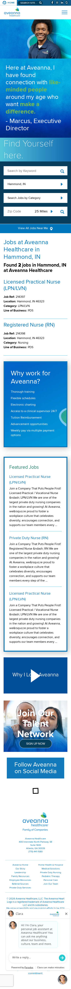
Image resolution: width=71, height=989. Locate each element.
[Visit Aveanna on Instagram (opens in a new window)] (57, 2)
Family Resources (20, 876)
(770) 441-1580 (35, 851)
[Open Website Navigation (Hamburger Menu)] (63, 12)
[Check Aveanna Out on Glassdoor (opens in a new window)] (66, 2)
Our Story (20, 868)
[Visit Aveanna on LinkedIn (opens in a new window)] (62, 2)
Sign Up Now (35, 744)
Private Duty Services (20, 887)
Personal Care (51, 880)
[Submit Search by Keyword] (62, 171)
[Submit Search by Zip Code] (62, 212)
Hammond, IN (17, 184)
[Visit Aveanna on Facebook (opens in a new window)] (52, 2)
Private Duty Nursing (50, 872)
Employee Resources (20, 880)
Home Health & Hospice (50, 864)
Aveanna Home (20, 864)
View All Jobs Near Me (33, 228)
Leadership (20, 872)
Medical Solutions (51, 868)
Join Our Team (50, 884)
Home (11, 2)
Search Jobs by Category (24, 198)
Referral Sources (20, 884)
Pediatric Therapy (51, 876)
